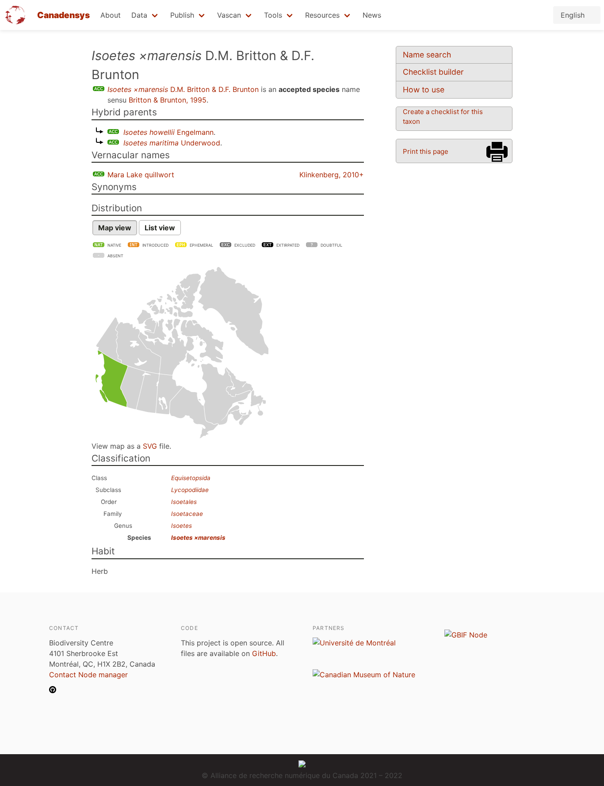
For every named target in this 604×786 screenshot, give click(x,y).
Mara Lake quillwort (140, 174)
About (110, 15)
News (372, 15)
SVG (150, 446)
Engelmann (168, 132)
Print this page (425, 151)
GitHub (264, 653)
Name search (427, 54)
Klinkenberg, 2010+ (331, 174)
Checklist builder (433, 71)
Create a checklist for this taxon (443, 116)
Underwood (171, 142)
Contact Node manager (88, 674)
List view (160, 227)
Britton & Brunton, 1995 (167, 99)
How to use (423, 89)
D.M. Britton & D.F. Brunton (183, 89)
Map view (114, 227)
